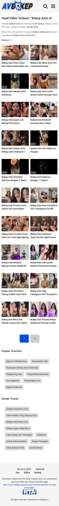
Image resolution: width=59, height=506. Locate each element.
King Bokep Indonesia (37, 374)
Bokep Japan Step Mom (18, 428)
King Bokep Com (32, 380)
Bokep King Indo (14, 374)
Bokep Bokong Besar (16, 441)
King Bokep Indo (40, 361)
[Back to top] (53, 499)
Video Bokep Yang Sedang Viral (21, 415)
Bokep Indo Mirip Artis (17, 422)
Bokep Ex (41, 435)
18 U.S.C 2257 (24, 469)
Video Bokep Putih (15, 447)
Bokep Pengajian (40, 441)
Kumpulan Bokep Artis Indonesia (22, 367)
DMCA (27, 472)
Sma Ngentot (12, 380)
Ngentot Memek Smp (16, 361)
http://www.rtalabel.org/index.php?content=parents (25, 485)
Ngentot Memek (14, 387)
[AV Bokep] (17, 6)
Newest (5, 40)
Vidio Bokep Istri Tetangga (19, 435)
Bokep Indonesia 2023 (17, 409)
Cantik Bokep (35, 447)
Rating (37, 472)
